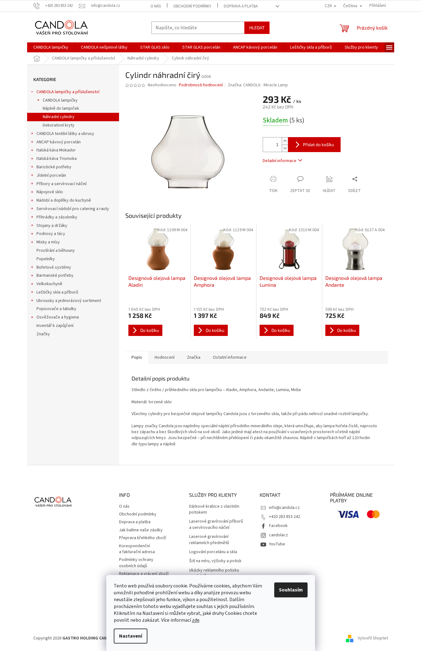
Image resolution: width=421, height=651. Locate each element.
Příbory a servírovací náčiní (61, 184)
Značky (43, 334)
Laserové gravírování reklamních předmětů (209, 540)
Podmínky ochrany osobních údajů (136, 563)
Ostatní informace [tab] (229, 357)
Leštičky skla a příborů (57, 292)
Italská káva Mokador (56, 150)
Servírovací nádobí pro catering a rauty (72, 209)
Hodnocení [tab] (165, 357)
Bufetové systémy (53, 267)
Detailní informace (279, 161)
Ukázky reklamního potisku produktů (214, 573)
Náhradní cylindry (58, 117)
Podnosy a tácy (50, 234)
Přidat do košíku (318, 144)
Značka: (258, 85)
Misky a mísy (48, 242)
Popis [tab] (137, 357)
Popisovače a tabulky (56, 309)
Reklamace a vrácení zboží (144, 574)
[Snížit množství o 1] (285, 148)
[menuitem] (50, 47)
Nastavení (130, 636)
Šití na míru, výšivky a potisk (215, 561)
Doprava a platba (241, 6)
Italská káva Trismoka (56, 159)
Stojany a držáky (51, 226)
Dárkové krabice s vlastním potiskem (214, 509)
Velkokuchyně (49, 284)
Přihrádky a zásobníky (56, 217)
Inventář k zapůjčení (55, 326)
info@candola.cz (284, 508)
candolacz (278, 535)
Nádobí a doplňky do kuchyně (63, 200)
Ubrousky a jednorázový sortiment (68, 301)
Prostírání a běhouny (55, 250)
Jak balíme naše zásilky (141, 530)
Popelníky (45, 259)
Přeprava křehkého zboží (142, 538)
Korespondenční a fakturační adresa (137, 549)
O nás (156, 6)
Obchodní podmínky (192, 6)
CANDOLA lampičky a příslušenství (67, 92)
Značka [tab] (193, 357)
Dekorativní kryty (58, 125)
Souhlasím (291, 589)
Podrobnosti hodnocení (201, 85)
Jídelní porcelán (51, 175)
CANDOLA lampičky (60, 100)
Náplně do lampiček (61, 108)
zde (195, 620)
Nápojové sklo (49, 192)
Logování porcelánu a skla (213, 552)
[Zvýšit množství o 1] (285, 141)
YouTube (277, 544)
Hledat (257, 27)
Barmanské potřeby (55, 275)
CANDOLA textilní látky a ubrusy (65, 134)
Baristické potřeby (53, 167)
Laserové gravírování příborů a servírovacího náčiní (216, 524)
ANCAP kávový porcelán (58, 142)
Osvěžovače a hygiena (57, 317)
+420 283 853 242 (284, 517)
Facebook (278, 526)
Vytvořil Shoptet (373, 638)
